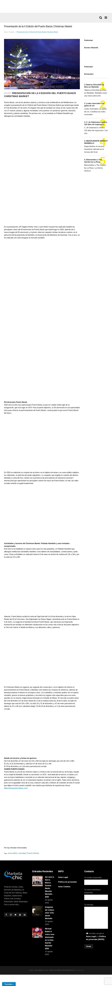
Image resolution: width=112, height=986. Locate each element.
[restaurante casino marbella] (56, 6)
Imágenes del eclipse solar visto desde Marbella (49, 912)
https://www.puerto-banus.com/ (16, 788)
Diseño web (79, 970)
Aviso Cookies (64, 887)
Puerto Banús (33, 853)
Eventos (11, 32)
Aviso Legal (63, 877)
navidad (22, 853)
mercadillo (13, 853)
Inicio (5, 32)
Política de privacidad (67, 882)
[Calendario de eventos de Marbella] (96, 56)
